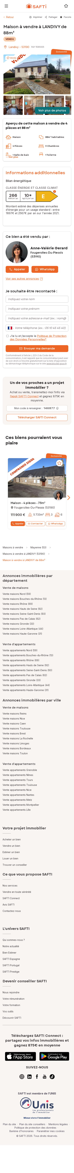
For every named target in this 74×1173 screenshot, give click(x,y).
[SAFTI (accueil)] (36, 6)
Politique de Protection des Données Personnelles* (38, 337)
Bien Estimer (9, 952)
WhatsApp (47, 269)
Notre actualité (11, 946)
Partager (53, 17)
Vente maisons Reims (15, 713)
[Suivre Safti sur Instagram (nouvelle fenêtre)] (22, 1076)
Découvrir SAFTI (12, 1017)
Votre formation (11, 1005)
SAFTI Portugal (11, 965)
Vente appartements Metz (17, 799)
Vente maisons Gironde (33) (18, 623)
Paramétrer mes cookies (51, 1131)
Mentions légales (58, 1124)
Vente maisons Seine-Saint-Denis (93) (24, 613)
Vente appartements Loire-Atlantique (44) (26, 685)
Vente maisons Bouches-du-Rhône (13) (25, 598)
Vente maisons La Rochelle (18, 738)
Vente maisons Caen (14, 723)
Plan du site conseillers (32, 1124)
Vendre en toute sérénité (17, 891)
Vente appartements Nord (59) (20, 650)
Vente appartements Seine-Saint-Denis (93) (27, 670)
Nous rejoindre (11, 992)
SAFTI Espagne (11, 958)
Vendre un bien (11, 845)
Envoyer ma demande (39, 348)
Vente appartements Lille (17, 809)
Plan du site (9, 1124)
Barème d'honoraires (21, 1131)
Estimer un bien (11, 852)
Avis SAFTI (8, 904)
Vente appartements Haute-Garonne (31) (26, 690)
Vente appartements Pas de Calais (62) (25, 675)
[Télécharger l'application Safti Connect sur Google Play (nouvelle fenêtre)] (54, 1056)
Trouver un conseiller (15, 864)
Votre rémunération (13, 998)
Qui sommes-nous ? (14, 939)
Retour (10, 17)
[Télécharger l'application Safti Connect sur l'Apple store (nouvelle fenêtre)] (20, 1056)
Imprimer (37, 17)
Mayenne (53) (38, 547)
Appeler (19, 269)
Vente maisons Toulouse (16, 728)
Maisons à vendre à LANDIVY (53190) (24, 553)
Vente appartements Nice (17, 789)
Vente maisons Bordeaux (17, 748)
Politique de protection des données (35, 1127)
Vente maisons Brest (14, 733)
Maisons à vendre (13, 547)
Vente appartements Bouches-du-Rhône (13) (28, 655)
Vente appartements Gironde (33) (22, 680)
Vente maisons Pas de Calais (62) (22, 618)
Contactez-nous (12, 910)
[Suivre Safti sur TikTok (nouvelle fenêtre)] (52, 1076)
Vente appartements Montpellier (21, 804)
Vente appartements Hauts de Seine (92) (26, 665)
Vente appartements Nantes (18, 794)
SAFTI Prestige (11, 971)
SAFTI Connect (11, 898)
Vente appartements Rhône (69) (21, 660)
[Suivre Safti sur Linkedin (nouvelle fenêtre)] (29, 1076)
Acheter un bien (12, 839)
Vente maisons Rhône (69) (18, 603)
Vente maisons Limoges (16, 743)
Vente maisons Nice (14, 718)
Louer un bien (10, 858)
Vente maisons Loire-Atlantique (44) (23, 628)
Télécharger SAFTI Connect (37, 417)
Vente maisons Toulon (15, 753)
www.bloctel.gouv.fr (56, 363)
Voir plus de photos (52, 110)
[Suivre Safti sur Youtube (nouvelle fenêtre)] (44, 1076)
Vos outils (8, 1011)
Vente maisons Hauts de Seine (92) (23, 608)
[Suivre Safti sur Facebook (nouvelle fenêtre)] (37, 1076)
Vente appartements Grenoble (20, 770)
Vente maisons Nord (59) (17, 593)
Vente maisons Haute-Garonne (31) (22, 633)
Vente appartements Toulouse (20, 784)
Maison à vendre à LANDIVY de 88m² (24, 560)
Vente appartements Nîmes (18, 774)
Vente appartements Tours (18, 779)
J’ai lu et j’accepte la (38, 337)
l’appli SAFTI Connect (24, 396)
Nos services (10, 885)
